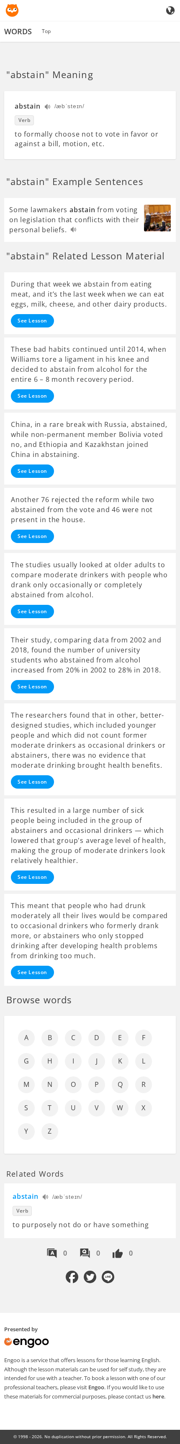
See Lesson (32, 320)
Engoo (96, 1387)
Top (46, 31)
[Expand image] (157, 218)
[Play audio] (48, 107)
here (158, 1396)
